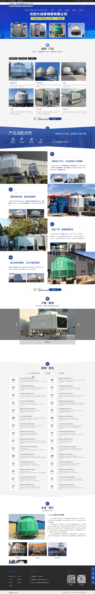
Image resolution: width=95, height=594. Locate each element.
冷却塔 (64, 83)
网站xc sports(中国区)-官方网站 (36, 10)
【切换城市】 (13, 1)
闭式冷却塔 (39, 109)
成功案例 (67, 10)
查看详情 (17, 22)
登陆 (19, 1)
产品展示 (60, 10)
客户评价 (10, 582)
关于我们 (19, 576)
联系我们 (81, 10)
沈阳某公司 (47, 342)
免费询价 (54, 118)
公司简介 (52, 10)
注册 (22, 1)
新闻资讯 (74, 10)
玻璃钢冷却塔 (13, 83)
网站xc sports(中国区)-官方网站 (13, 576)
